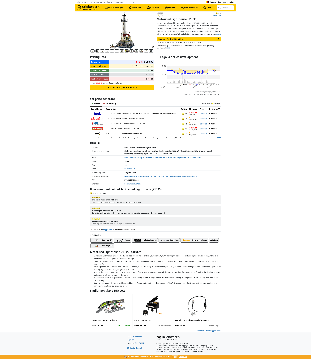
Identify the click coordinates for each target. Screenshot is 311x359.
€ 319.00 (203, 118)
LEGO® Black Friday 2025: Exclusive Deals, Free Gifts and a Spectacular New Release (162, 157)
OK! (175, 357)
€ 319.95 (203, 124)
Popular (130, 340)
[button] (153, 47)
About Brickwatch (134, 337)
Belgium (212, 2)
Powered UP (129, 169)
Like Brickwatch (136, 348)
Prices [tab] (97, 103)
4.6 (185, 118)
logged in (107, 229)
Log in (221, 2)
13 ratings (217, 15)
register (230, 2)
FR (140, 343)
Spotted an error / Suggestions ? (208, 331)
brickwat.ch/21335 (133, 184)
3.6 (185, 113)
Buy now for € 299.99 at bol (189, 39)
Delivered (213, 109)
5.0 (185, 124)
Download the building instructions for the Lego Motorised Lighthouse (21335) (160, 176)
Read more (183, 357)
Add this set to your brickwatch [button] (122, 87)
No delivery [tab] (111, 103)
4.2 (185, 133)
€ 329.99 (203, 129)
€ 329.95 (203, 133)
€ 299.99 (203, 113)
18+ (126, 165)
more (218, 34)
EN (143, 343)
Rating (184, 109)
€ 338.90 (213, 133)
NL (136, 343)
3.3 (185, 129)
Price (202, 109)
